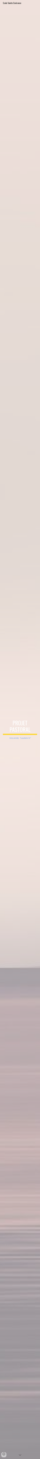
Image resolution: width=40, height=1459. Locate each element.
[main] (20, 729)
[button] (20, 1455)
